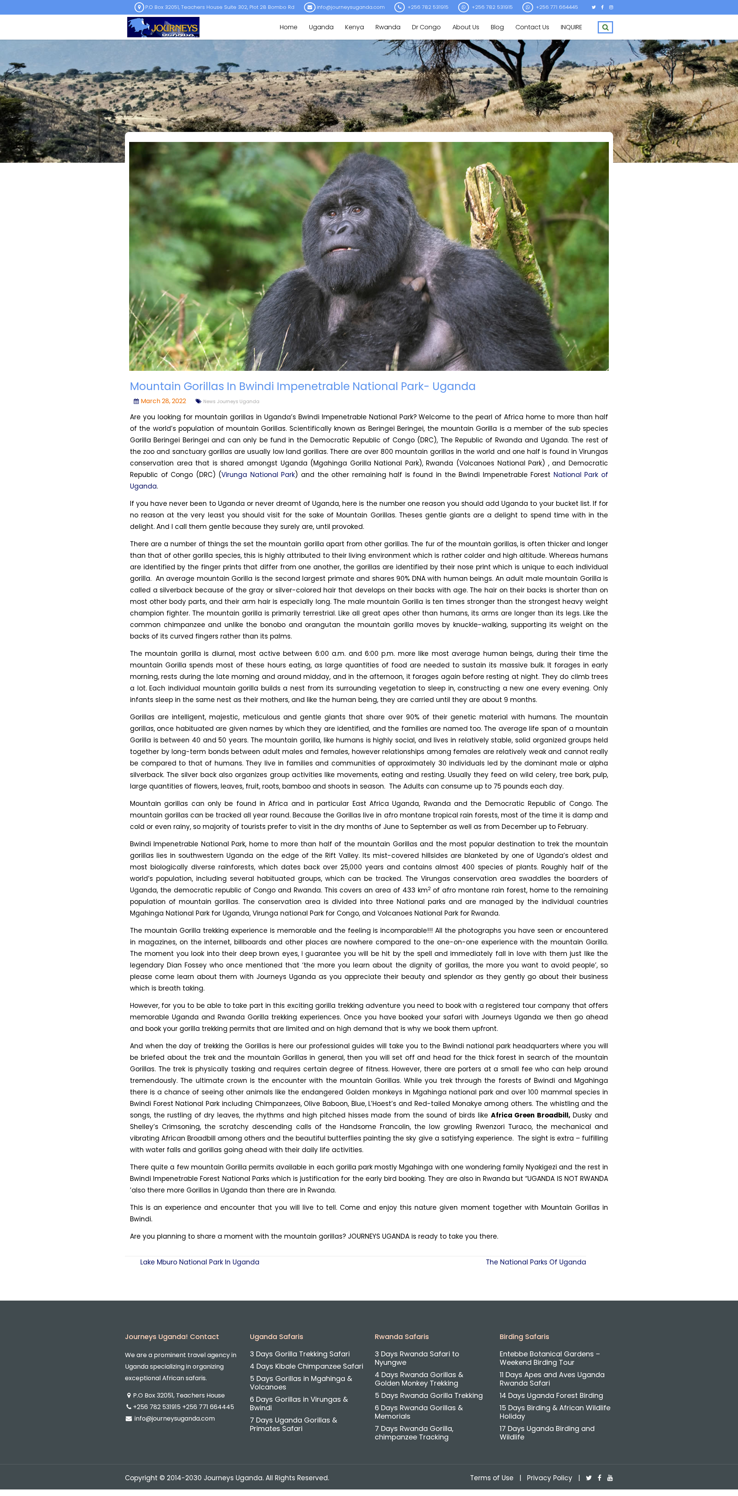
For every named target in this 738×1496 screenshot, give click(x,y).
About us (465, 27)
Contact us (532, 27)
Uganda (321, 27)
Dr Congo (426, 27)
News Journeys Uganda (231, 401)
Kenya (354, 27)
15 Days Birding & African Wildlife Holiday (555, 1412)
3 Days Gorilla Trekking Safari (300, 1354)
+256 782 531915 (157, 1407)
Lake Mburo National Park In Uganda (199, 1262)
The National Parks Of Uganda (536, 1262)
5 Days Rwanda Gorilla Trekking (429, 1395)
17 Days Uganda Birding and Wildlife (547, 1433)
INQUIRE (571, 27)
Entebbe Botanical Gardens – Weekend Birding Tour (550, 1358)
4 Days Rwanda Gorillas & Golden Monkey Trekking (419, 1379)
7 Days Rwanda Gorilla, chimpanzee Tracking (414, 1433)
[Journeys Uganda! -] (163, 26)
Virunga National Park (258, 474)
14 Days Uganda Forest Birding (551, 1395)
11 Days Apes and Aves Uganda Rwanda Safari (552, 1379)
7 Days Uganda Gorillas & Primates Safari (293, 1424)
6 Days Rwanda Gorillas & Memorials (419, 1412)
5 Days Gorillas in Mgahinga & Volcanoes (301, 1383)
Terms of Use (492, 1478)
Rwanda (388, 27)
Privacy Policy (549, 1478)
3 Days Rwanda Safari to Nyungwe (417, 1358)
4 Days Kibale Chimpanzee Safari (306, 1366)
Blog (497, 27)
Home (289, 27)
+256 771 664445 (208, 1407)
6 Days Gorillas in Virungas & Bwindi (299, 1403)
